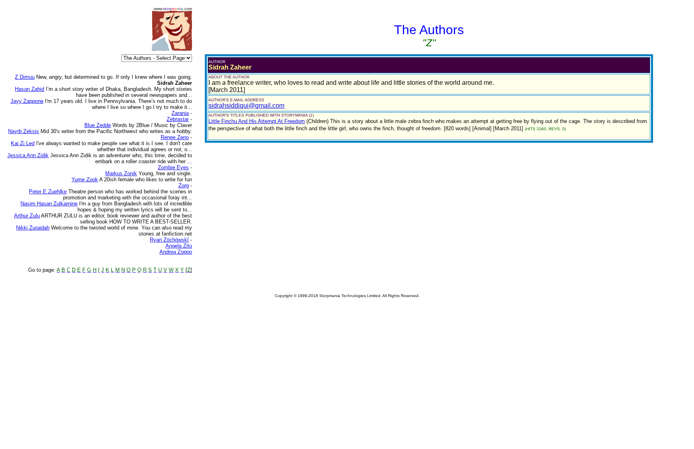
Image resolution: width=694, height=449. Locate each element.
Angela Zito (178, 246)
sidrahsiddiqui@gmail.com (246, 105)
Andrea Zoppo (175, 252)
